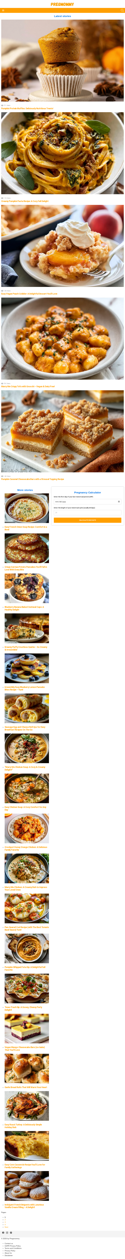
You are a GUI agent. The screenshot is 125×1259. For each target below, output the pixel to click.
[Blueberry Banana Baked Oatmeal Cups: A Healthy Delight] (27, 588)
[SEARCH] (122, 10)
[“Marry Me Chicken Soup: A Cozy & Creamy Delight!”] (27, 748)
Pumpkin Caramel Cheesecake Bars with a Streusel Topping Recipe (32, 479)
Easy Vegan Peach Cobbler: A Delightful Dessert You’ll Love (29, 293)
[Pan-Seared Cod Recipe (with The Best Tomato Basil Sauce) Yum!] (27, 908)
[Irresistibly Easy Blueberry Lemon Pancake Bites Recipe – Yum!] (27, 668)
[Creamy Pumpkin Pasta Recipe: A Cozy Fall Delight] (62, 153)
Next (6, 1227)
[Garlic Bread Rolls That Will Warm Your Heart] (27, 1068)
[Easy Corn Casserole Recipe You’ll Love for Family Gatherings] (27, 1146)
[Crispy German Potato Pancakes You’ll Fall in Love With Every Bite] (27, 548)
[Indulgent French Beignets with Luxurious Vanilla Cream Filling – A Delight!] (27, 1186)
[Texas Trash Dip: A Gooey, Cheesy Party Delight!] (27, 988)
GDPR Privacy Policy (13, 1246)
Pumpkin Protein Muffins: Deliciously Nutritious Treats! (27, 108)
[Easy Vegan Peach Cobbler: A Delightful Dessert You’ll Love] (62, 246)
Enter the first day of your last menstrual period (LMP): (73, 497)
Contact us (9, 1243)
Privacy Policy (10, 1251)
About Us (8, 1253)
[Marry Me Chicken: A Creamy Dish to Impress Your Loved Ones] (27, 868)
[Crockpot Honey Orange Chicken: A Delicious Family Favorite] (27, 828)
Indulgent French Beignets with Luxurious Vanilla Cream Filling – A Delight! (24, 1206)
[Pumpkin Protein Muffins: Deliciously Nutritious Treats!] (62, 61)
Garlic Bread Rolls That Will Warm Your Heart (26, 1087)
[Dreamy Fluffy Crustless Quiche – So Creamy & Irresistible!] (27, 628)
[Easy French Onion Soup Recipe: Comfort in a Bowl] (27, 508)
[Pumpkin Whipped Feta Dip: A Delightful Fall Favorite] (27, 948)
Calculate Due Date (87, 520)
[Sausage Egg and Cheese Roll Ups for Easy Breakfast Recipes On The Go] (27, 708)
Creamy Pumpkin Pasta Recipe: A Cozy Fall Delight (24, 201)
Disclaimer (9, 1255)
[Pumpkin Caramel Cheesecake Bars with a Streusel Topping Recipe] (62, 431)
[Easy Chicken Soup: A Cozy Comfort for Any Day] (27, 788)
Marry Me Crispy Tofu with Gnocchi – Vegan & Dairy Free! (28, 386)
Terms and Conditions (13, 1248)
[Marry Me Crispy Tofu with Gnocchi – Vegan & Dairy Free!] (62, 339)
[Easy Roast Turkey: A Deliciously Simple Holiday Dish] (27, 1106)
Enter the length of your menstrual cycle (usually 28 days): (74, 508)
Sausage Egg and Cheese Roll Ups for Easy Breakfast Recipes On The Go (25, 728)
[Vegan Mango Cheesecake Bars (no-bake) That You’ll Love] (27, 1028)
